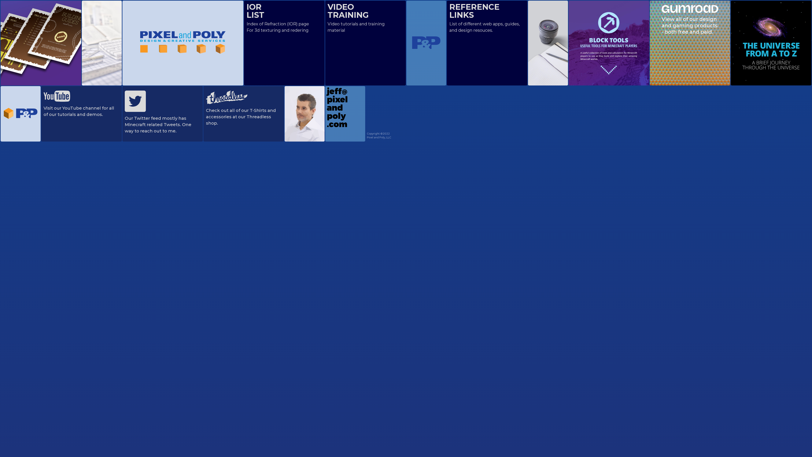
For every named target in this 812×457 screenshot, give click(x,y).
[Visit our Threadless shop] (227, 96)
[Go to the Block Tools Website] (608, 42)
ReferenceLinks (474, 11)
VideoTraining (348, 11)
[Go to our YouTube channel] (57, 95)
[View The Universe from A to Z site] (771, 42)
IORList (255, 11)
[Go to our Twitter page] (135, 100)
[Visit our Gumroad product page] (690, 8)
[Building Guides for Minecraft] (41, 32)
